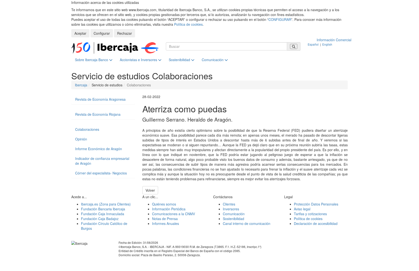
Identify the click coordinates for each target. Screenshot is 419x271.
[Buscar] (293, 46)
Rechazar (124, 33)
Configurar (102, 33)
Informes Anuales (165, 223)
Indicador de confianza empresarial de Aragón (102, 161)
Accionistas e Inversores (139, 59)
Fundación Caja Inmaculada (102, 213)
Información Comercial (334, 39)
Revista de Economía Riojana (98, 114)
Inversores (231, 208)
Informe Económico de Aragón (98, 148)
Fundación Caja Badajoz (100, 218)
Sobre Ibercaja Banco (92, 59)
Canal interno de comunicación (246, 223)
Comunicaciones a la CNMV (173, 213)
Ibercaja (81, 84)
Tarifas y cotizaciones (310, 213)
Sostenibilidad (180, 59)
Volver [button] (150, 190)
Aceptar (80, 33)
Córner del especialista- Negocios (101, 173)
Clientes (229, 204)
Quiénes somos (164, 204)
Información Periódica (168, 208)
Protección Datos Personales (316, 204)
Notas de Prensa (165, 218)
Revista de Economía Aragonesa (100, 99)
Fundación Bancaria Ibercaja (103, 208)
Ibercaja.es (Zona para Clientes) (106, 204)
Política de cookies (188, 24)
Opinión (81, 139)
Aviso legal (302, 208)
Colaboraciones (87, 129)
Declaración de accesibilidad (316, 223)
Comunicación (213, 59)
